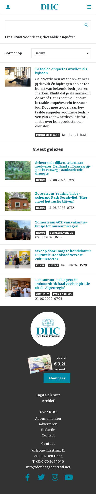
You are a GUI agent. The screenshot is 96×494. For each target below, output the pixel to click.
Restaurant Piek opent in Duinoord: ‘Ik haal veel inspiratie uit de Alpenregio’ (62, 284)
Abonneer (56, 378)
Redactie (48, 430)
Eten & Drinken (62, 294)
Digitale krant (48, 395)
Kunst (40, 265)
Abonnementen (48, 419)
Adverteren (48, 424)
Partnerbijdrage (47, 135)
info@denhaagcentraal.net (48, 467)
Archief (48, 401)
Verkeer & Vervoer (62, 233)
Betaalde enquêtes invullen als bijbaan (61, 71)
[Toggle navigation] (89, 7)
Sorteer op (13, 53)
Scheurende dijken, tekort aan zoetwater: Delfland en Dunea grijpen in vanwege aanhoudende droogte (63, 168)
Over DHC (48, 412)
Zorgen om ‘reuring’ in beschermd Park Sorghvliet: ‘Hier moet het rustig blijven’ (61, 197)
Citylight (42, 294)
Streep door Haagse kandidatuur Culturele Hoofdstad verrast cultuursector (63, 255)
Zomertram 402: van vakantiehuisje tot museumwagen (61, 224)
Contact (48, 435)
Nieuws (40, 180)
